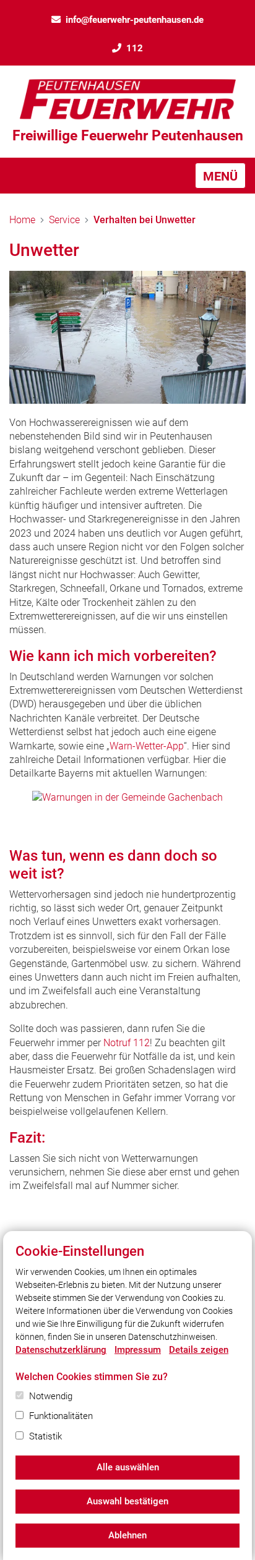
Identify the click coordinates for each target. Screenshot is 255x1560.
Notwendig (50, 1396)
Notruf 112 (126, 1043)
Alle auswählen (128, 1467)
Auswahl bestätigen (127, 1501)
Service (64, 220)
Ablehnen (127, 1535)
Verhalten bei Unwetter (144, 220)
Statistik (45, 1436)
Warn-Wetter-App (147, 746)
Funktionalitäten (61, 1415)
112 (134, 48)
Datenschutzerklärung (60, 1349)
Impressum (138, 1349)
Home (22, 220)
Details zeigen (198, 1349)
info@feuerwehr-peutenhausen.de (135, 19)
